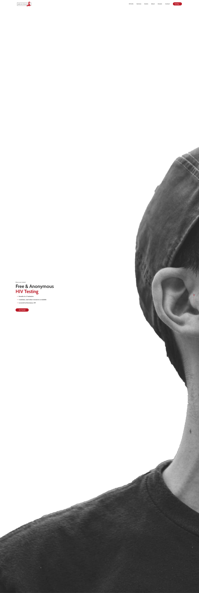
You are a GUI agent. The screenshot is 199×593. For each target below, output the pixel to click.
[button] (177, 3)
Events (146, 4)
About (153, 4)
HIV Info (131, 4)
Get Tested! (22, 310)
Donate (160, 4)
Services (139, 4)
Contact (167, 4)
